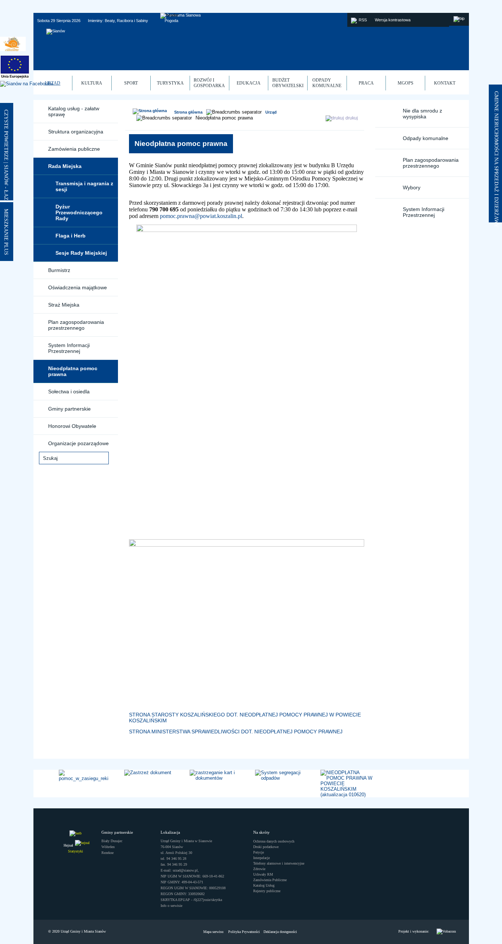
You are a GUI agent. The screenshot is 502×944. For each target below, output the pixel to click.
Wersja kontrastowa (392, 20)
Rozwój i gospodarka (209, 83)
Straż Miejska (63, 305)
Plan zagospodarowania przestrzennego (76, 325)
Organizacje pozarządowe (78, 443)
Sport (131, 83)
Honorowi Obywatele (72, 426)
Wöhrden (108, 847)
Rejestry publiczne (266, 891)
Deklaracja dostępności (280, 932)
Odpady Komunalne (326, 83)
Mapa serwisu (213, 932)
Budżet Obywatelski (288, 83)
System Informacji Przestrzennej (69, 348)
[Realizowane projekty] (14, 67)
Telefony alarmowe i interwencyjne (278, 863)
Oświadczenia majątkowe (77, 287)
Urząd (271, 112)
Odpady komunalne (425, 138)
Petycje (258, 852)
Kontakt (444, 83)
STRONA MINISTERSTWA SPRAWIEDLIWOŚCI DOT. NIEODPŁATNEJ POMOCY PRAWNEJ (236, 731)
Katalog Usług (264, 885)
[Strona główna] (150, 111)
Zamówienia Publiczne (270, 880)
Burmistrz (59, 270)
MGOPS (405, 83)
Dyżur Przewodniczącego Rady (79, 212)
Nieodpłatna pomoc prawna (72, 371)
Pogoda (171, 20)
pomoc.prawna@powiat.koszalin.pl (201, 216)
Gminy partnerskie (69, 409)
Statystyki (75, 851)
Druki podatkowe (266, 847)
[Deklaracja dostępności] (446, 931)
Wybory (411, 187)
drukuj (351, 118)
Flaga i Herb (70, 236)
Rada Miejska (65, 166)
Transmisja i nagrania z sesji (84, 186)
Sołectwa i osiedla (69, 391)
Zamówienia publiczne (74, 149)
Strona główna (188, 112)
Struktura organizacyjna (75, 132)
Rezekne (107, 853)
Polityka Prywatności (244, 932)
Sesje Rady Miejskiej (81, 253)
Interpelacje (261, 858)
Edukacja (249, 83)
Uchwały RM (263, 874)
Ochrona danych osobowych (273, 841)
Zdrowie (259, 869)
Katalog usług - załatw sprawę (73, 111)
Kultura (91, 83)
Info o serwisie (171, 906)
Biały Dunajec (111, 841)
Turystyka (170, 83)
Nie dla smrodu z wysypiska (422, 113)
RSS (363, 20)
